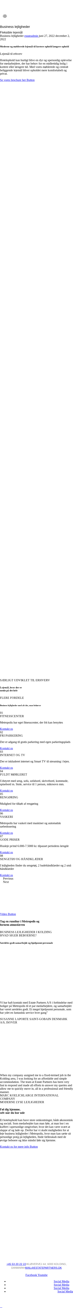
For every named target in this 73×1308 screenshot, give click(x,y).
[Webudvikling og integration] (36, 1196)
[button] (17, 80)
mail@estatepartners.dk (43, 1267)
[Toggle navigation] (5, 16)
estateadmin (31, 35)
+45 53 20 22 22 (16, 1264)
